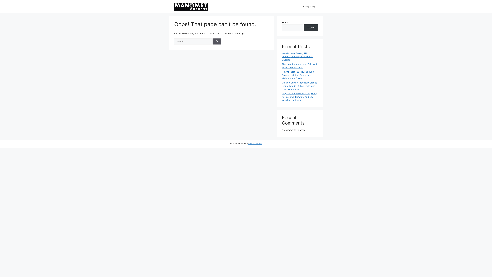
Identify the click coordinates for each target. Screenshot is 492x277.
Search (285, 22)
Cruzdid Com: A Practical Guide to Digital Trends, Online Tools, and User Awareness (299, 86)
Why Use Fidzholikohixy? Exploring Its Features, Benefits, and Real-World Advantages (299, 96)
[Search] (217, 41)
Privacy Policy (309, 6)
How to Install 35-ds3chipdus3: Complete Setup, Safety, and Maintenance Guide (298, 75)
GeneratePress (255, 143)
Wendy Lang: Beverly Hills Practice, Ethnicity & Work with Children (297, 56)
